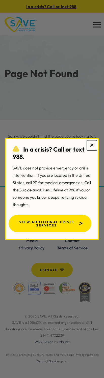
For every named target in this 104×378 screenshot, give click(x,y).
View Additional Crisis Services (46, 223)
